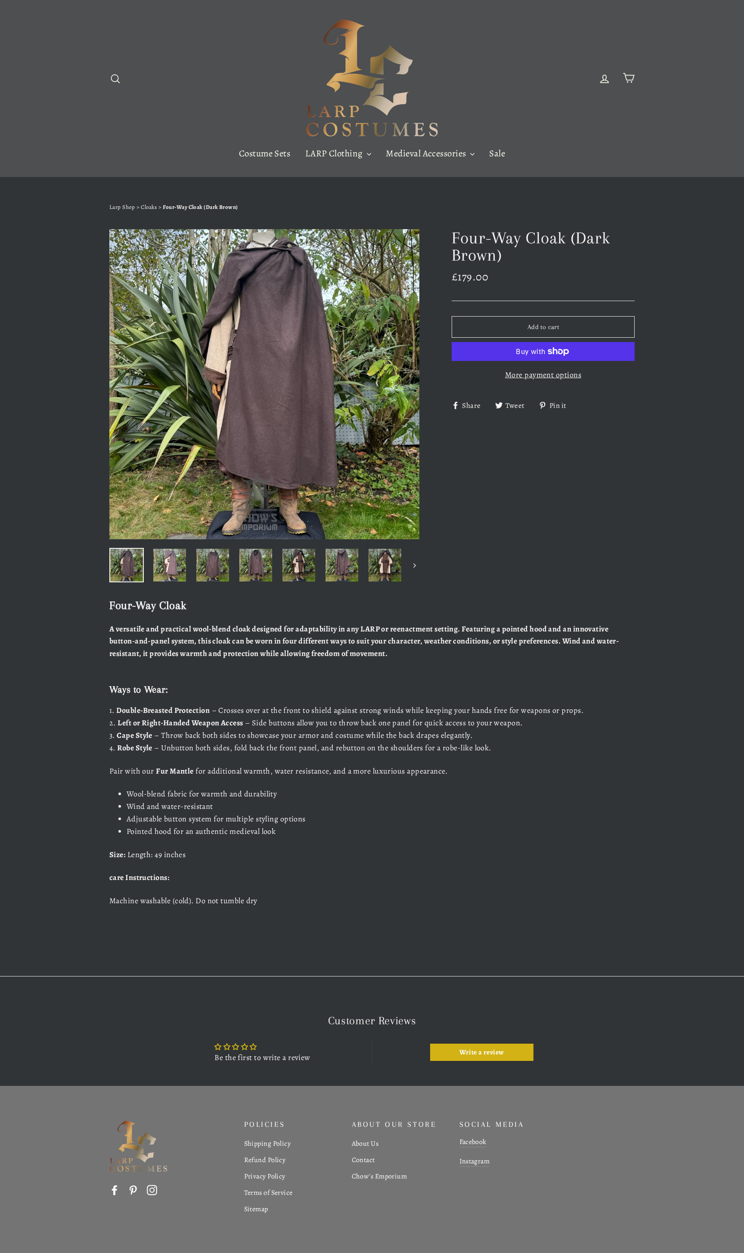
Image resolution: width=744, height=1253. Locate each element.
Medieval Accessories (427, 153)
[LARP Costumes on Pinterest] (133, 1189)
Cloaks (149, 207)
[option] (264, 384)
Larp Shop (122, 207)
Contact (363, 1160)
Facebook (473, 1142)
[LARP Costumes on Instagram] (152, 1189)
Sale (497, 153)
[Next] (414, 565)
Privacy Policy (264, 1176)
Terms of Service (268, 1192)
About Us (365, 1143)
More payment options (543, 375)
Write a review (481, 1052)
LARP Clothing (335, 153)
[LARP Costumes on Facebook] (114, 1189)
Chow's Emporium (379, 1176)
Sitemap (256, 1209)
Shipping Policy (267, 1143)
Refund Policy (265, 1160)
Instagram (474, 1161)
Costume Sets (264, 153)
